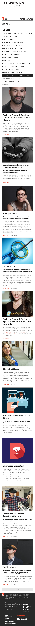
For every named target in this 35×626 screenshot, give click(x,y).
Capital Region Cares (10, 623)
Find (32, 18)
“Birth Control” (21, 332)
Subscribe (25, 604)
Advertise (26, 609)
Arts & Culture (9, 36)
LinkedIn (29, 18)
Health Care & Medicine (14, 51)
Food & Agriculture (12, 48)
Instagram (27, 18)
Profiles (7, 618)
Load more (18, 589)
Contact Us (26, 611)
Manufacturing (10, 57)
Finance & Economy (12, 45)
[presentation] (3, 18)
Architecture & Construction (17, 33)
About (25, 603)
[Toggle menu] (6, 18)
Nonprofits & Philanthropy (16, 63)
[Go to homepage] (13, 4)
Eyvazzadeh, (9, 332)
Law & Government (12, 54)
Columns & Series (9, 616)
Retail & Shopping (11, 70)
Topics (6, 615)
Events (7, 620)
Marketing (7, 60)
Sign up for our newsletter (12, 333)
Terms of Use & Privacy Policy (11, 597)
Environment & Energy (14, 42)
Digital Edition (27, 606)
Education (7, 39)
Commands (1, 625)
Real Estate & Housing (13, 67)
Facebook (24, 18)
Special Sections (9, 621)
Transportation (10, 82)
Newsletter (26, 607)
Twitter (21, 18)
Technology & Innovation (15, 76)
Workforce (8, 85)
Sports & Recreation (12, 73)
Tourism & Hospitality (13, 79)
